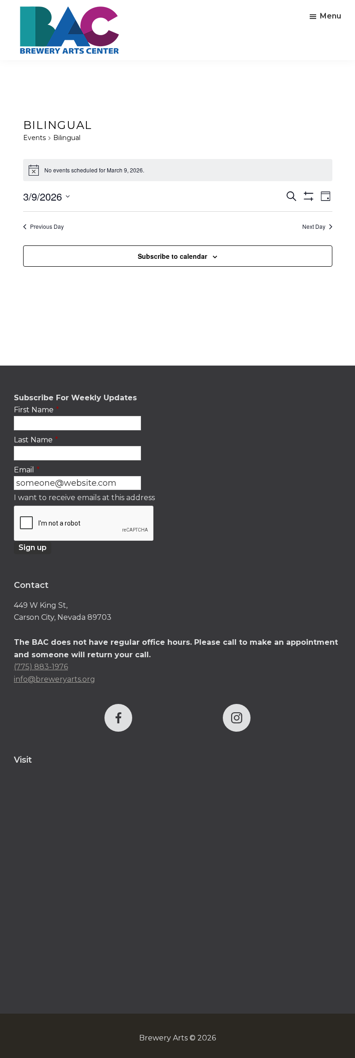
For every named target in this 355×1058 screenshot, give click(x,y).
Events (34, 138)
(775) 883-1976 (41, 666)
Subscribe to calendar (172, 256)
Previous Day (47, 226)
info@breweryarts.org (54, 679)
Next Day (313, 226)
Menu (330, 16)
